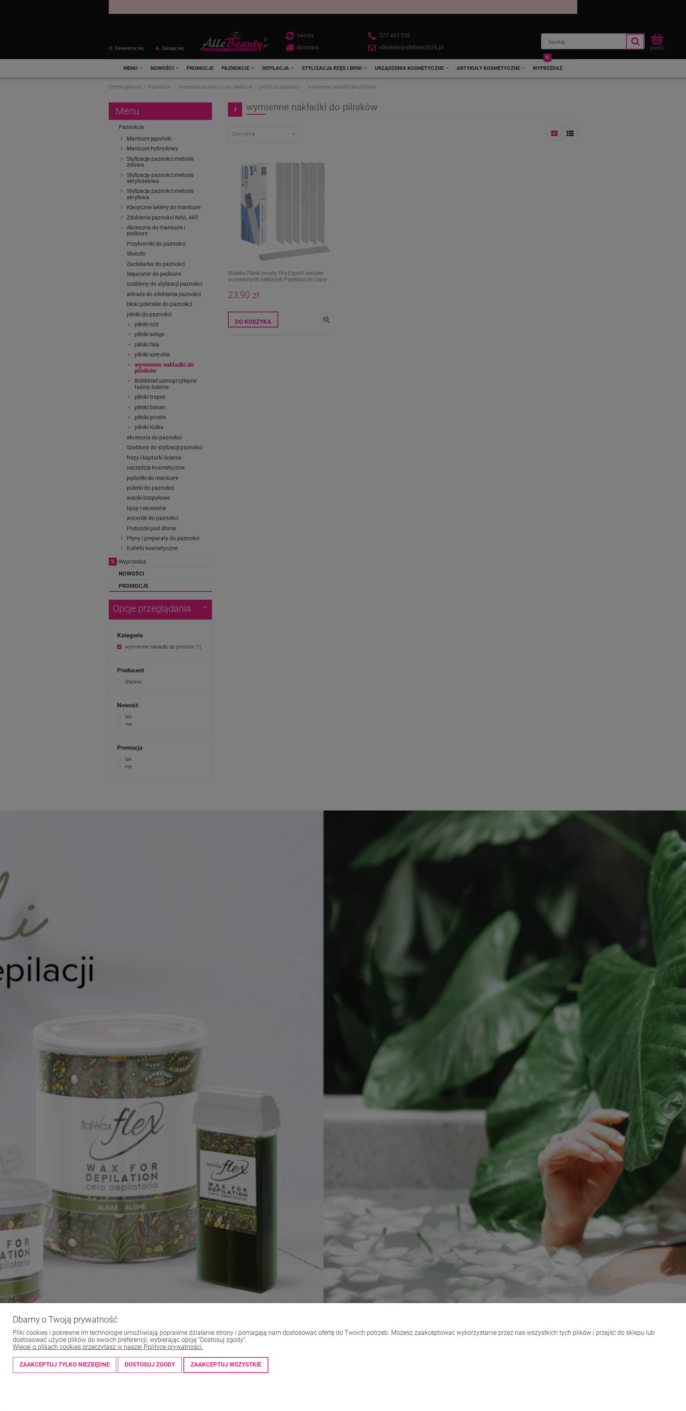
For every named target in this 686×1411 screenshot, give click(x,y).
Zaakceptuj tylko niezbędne (64, 1364)
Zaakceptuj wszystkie (226, 1364)
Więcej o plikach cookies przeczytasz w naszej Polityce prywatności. (108, 1347)
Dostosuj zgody (150, 1364)
